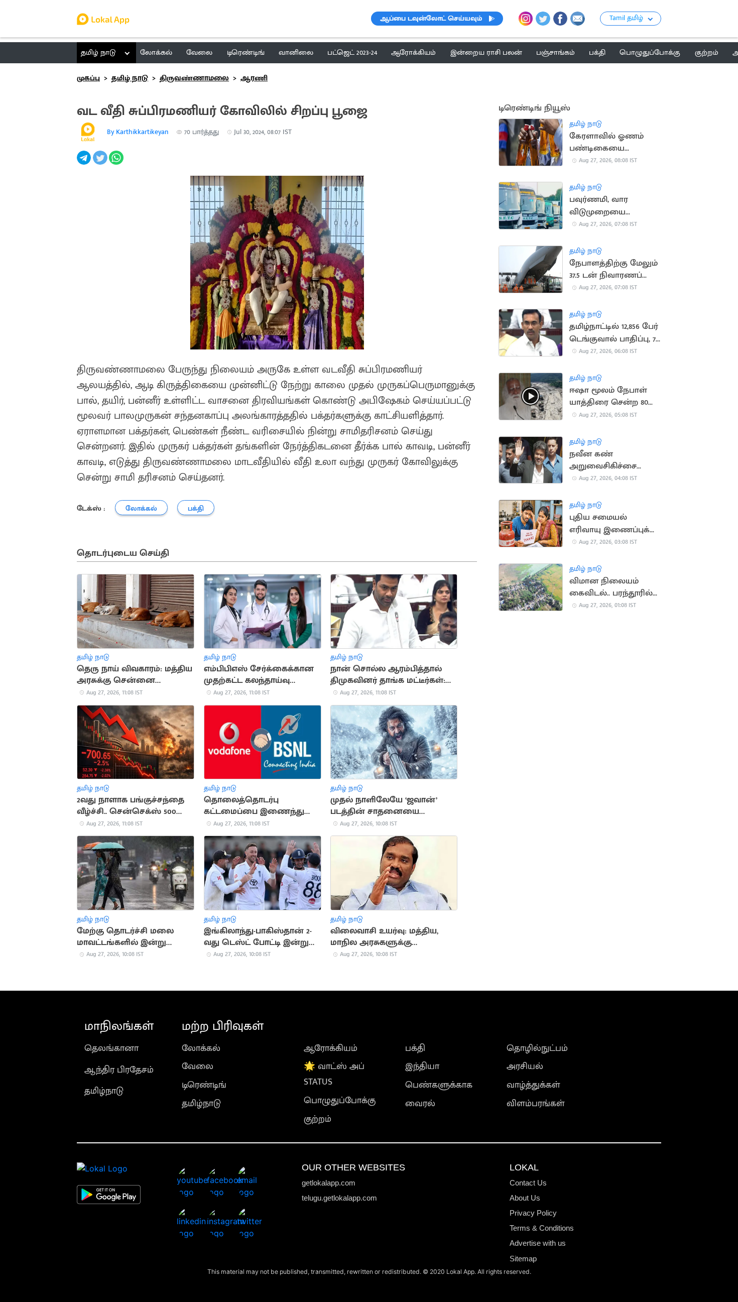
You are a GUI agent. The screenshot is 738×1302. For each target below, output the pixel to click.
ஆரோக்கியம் (330, 1048)
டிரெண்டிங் (204, 1085)
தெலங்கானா (111, 1048)
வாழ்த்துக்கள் (533, 1085)
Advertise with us (538, 1243)
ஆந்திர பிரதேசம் (119, 1070)
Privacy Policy (533, 1213)
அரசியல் (525, 1066)
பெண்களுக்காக (438, 1085)
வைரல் (420, 1103)
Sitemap (523, 1258)
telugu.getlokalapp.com (339, 1198)
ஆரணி (254, 78)
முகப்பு (88, 78)
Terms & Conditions (542, 1228)
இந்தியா (422, 1066)
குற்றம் (317, 1119)
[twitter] (101, 163)
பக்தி (415, 1048)
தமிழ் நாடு (98, 52)
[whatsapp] (117, 163)
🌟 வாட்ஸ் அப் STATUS (334, 1074)
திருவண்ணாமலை (194, 78)
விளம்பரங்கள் (536, 1103)
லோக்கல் (201, 1048)
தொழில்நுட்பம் (537, 1048)
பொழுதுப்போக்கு (340, 1100)
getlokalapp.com (328, 1182)
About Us (525, 1198)
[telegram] (85, 163)
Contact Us (528, 1182)
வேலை (197, 1066)
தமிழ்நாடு (104, 1091)
